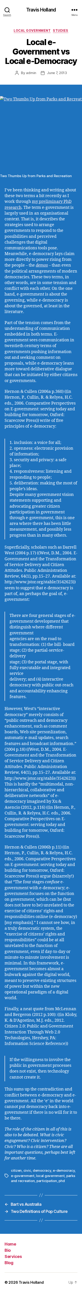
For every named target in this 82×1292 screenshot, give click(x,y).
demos (42, 265)
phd (62, 1181)
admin (31, 73)
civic (27, 1170)
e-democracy (64, 1170)
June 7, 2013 (57, 73)
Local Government (32, 30)
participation (46, 1181)
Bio (8, 1250)
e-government (22, 1176)
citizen (16, 1170)
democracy (42, 1170)
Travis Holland (41, 9)
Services (13, 1256)
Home (10, 1244)
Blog (9, 1262)
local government (50, 1176)
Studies (60, 30)
